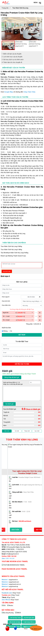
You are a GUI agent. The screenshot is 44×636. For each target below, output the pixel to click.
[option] (21, 28)
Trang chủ (5, 8)
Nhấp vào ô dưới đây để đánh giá (13, 384)
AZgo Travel (11, 593)
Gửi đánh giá (9, 404)
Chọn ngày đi (5, 297)
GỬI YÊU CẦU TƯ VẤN (22, 364)
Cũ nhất (17, 431)
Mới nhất (6, 431)
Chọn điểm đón (6, 305)
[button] (2, 45)
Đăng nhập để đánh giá (11, 377)
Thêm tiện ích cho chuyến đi (12, 62)
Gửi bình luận (7, 271)
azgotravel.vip (10, 586)
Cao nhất (37, 431)
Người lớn (5, 312)
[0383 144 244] (6, 629)
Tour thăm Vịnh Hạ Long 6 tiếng (11, 249)
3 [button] (17, 536)
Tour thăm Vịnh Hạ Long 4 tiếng (11, 246)
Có (11, 331)
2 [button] (14, 536)
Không (5, 331)
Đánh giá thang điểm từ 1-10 (11, 382)
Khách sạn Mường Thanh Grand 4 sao (13, 256)
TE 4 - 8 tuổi (6, 320)
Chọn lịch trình (6, 301)
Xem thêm (10, 529)
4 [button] (20, 536)
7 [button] (29, 536)
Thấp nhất (27, 431)
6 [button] (26, 536)
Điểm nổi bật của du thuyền (11, 54)
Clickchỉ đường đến (18, 92)
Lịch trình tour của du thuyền (12, 57)
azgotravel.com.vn (11, 584)
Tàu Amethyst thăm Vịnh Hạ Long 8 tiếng (14, 253)
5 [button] (23, 536)
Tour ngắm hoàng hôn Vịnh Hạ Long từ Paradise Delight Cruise (22, 472)
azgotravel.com (10, 582)
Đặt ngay (21, 335)
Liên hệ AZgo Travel (15, 617)
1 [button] (11, 536)
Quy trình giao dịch (29, 617)
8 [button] (33, 536)
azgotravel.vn (10, 579)
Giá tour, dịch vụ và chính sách (12, 59)
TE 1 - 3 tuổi (6, 316)
